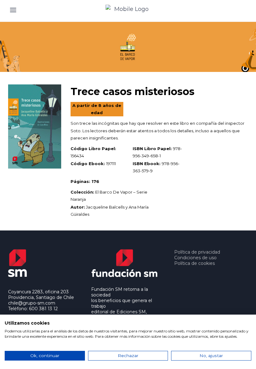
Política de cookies (194, 263)
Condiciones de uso (195, 257)
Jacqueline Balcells (105, 207)
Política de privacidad (197, 252)
